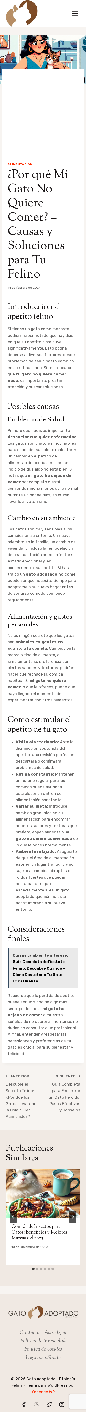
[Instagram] (62, 1404)
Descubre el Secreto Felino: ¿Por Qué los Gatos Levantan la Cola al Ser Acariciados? (21, 1096)
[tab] (33, 1269)
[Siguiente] (72, 1217)
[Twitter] (49, 1404)
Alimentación (20, 164)
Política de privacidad (43, 1341)
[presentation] (43, 1193)
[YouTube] (36, 1404)
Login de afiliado (43, 1358)
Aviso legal (55, 1333)
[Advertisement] (43, 111)
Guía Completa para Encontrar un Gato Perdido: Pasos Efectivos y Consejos (64, 1093)
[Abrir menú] (74, 13)
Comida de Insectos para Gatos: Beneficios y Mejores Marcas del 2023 (39, 1232)
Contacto (29, 1333)
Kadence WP (43, 1391)
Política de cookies (43, 1349)
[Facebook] (24, 1404)
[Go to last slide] (13, 1217)
